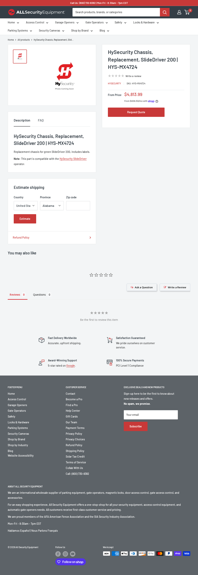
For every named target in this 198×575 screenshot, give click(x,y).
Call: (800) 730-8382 (77, 473)
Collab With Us (74, 468)
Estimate (25, 218)
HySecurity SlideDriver (73, 158)
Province (45, 197)
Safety (118, 22)
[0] (187, 12)
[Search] (165, 12)
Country (18, 197)
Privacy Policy (74, 433)
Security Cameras (49, 30)
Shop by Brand (80, 30)
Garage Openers (64, 22)
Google (70, 365)
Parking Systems (18, 30)
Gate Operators (94, 22)
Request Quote (136, 112)
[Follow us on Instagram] (65, 554)
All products (24, 39)
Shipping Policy (75, 451)
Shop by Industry (18, 445)
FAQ (41, 120)
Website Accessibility (21, 455)
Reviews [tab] (15, 294)
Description (22, 120)
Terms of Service (76, 462)
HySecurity (114, 83)
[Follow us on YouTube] (72, 554)
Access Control (35, 22)
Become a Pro (74, 399)
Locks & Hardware (144, 22)
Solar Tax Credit (75, 456)
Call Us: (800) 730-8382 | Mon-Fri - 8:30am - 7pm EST (99, 2)
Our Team (71, 422)
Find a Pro (72, 405)
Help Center (73, 410)
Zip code (71, 197)
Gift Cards (72, 416)
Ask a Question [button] (144, 287)
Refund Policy (21, 237)
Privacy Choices (75, 439)
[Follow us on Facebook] (58, 554)
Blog (102, 30)
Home (11, 22)
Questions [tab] (39, 294)
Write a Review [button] (177, 287)
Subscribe (136, 426)
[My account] (179, 12)
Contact (70, 393)
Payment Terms (75, 428)
